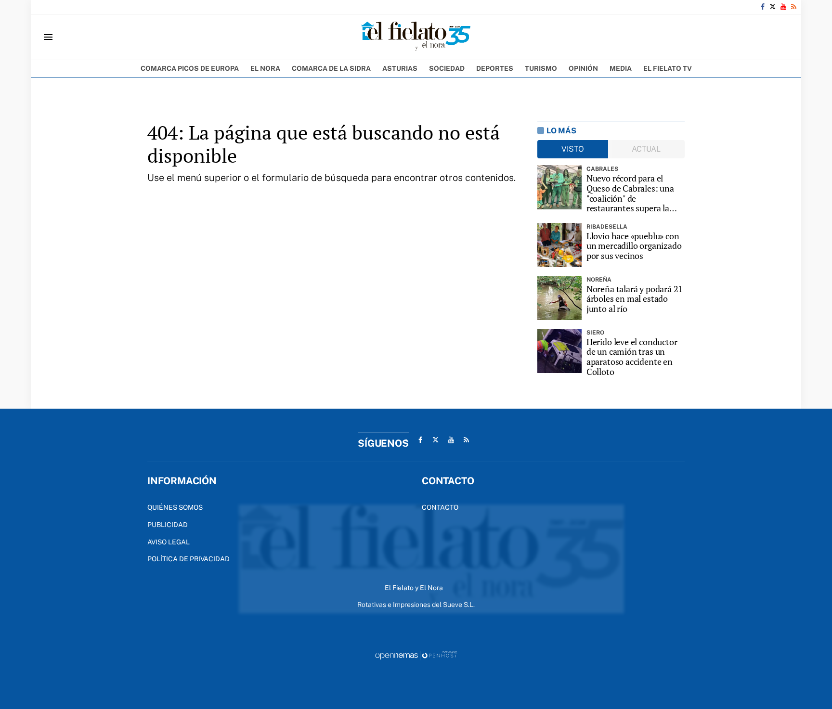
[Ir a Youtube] (783, 7)
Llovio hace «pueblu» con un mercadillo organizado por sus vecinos (634, 246)
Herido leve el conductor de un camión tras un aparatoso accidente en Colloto (631, 357)
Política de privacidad (188, 559)
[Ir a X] (772, 7)
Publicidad (167, 525)
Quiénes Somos (175, 507)
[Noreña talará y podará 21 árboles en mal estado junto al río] (559, 298)
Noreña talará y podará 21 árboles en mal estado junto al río (634, 299)
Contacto (440, 507)
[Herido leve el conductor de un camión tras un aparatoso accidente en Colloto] (559, 351)
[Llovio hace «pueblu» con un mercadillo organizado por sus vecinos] (559, 245)
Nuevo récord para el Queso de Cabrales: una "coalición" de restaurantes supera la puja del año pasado (630, 193)
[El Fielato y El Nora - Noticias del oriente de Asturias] (416, 37)
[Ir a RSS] (793, 7)
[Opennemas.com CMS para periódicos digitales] (416, 655)
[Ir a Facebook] (763, 7)
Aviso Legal (168, 542)
